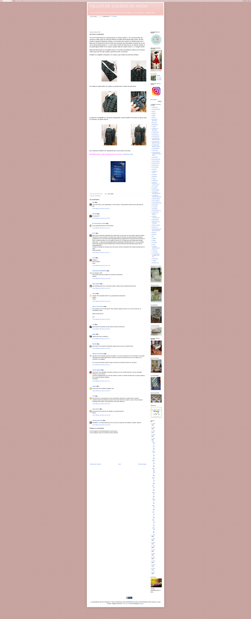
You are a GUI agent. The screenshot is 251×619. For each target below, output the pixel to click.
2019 (153, 542)
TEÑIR (154, 240)
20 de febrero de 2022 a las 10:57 (101, 218)
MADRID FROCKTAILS (155, 183)
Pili (159, 75)
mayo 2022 (153, 500)
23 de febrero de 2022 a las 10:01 (101, 390)
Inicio (119, 464)
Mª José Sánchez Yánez (99, 223)
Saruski (94, 213)
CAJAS (154, 126)
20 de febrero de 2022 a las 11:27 (101, 252)
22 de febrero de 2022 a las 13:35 (101, 348)
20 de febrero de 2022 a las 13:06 (101, 278)
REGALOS (155, 227)
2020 (153, 538)
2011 (153, 572)
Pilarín (94, 293)
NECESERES (155, 190)
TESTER (154, 242)
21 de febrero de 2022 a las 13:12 (101, 319)
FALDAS (154, 169)
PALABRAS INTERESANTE (156, 192)
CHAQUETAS (155, 136)
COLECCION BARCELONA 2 (156, 142)
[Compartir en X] (110, 193)
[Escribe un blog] (109, 193)
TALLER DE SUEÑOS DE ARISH (118, 6)
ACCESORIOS (156, 109)
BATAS (154, 113)
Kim (93, 202)
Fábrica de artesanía (98, 353)
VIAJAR (154, 260)
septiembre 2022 (153, 471)
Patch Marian (96, 283)
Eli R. (93, 233)
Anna (93, 257)
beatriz (94, 386)
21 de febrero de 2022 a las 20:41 (101, 329)
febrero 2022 (153, 522)
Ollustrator (125, 603)
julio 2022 (153, 487)
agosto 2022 (153, 480)
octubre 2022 (153, 462)
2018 (153, 546)
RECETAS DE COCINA (156, 222)
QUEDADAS (155, 219)
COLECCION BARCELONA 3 (156, 145)
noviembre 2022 (153, 454)
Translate (114, 16)
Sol (108, 45)
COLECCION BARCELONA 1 (156, 138)
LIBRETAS (155, 180)
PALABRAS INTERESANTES (156, 196)
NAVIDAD (154, 188)
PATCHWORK (156, 201)
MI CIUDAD (155, 186)
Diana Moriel (95, 409)
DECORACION (156, 159)
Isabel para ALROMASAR (99, 270)
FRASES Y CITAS (155, 172)
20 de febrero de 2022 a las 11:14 (101, 228)
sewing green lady (97, 420)
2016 (153, 553)
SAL (153, 236)
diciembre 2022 (153, 444)
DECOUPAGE (156, 161)
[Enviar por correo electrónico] (108, 193)
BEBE (153, 115)
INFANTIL (154, 176)
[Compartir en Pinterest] (113, 193)
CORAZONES (156, 148)
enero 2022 (153, 529)
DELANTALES (156, 163)
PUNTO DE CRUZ (155, 213)
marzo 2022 (153, 514)
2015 (153, 557)
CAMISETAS (155, 132)
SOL (93, 396)
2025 (153, 427)
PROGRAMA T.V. (156, 211)
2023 (153, 434)
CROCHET (155, 157)
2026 (153, 423)
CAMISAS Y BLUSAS (155, 129)
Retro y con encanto (98, 306)
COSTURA (155, 150)
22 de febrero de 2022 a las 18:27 (101, 364)
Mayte (94, 334)
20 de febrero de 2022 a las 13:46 (101, 301)
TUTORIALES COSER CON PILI (155, 255)
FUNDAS (154, 174)
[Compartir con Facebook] (111, 193)
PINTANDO (155, 205)
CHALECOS (155, 134)
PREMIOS (155, 209)
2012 (153, 568)
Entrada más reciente (95, 464)
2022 (153, 438)
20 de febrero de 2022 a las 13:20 (101, 288)
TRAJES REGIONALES (156, 247)
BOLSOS (154, 122)
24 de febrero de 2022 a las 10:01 (101, 403)
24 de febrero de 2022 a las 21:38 (101, 415)
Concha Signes (96, 370)
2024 (153, 431)
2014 (153, 561)
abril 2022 (153, 507)
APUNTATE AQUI (128, 154)
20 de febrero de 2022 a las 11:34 (101, 265)
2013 (153, 564)
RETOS (154, 232)
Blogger (142, 603)
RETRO (154, 234)
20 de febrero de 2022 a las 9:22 (100, 208)
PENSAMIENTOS (156, 203)
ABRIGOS (154, 107)
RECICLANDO (156, 225)
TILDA (153, 244)
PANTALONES (156, 199)
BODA (153, 117)
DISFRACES (155, 165)
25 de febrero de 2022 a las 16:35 (101, 425)
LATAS (154, 178)
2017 (153, 549)
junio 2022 (153, 494)
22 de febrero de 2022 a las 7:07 (100, 338)
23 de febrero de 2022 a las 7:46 (100, 381)
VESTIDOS (97, 195)
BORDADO (155, 124)
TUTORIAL (155, 252)
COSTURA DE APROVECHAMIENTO (156, 154)
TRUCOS (154, 250)
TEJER (154, 238)
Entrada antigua (142, 464)
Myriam (94, 344)
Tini (93, 324)
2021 (153, 535)
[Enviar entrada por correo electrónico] (105, 193)
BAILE (153, 111)
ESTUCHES (155, 167)
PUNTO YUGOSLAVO (155, 217)
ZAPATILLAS (155, 263)
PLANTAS (154, 207)
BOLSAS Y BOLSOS (155, 120)
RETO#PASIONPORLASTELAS (156, 229)
